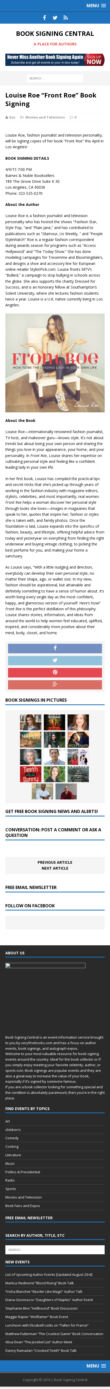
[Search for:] (55, 78)
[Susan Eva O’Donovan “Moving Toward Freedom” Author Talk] (78, 774)
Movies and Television (45, 117)
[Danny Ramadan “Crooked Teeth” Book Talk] (30, 774)
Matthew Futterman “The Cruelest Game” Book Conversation (54, 1333)
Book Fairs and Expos (22, 1205)
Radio (10, 1180)
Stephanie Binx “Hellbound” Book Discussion (41, 1308)
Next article (55, 868)
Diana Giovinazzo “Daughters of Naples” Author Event (49, 1299)
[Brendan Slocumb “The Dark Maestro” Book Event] (42, 791)
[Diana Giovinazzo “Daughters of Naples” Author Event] (30, 740)
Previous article (55, 862)
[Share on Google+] (55, 685)
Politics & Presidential (22, 1172)
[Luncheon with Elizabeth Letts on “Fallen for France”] (30, 757)
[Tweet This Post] (55, 661)
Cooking (11, 1146)
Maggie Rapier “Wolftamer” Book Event (36, 1316)
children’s (13, 1129)
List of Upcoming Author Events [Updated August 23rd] (48, 1274)
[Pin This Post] (55, 672)
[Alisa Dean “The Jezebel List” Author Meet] (78, 757)
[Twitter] (55, 18)
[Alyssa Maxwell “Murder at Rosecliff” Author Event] (54, 774)
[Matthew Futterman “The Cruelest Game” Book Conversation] (54, 757)
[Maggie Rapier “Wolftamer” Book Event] (78, 740)
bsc (12, 117)
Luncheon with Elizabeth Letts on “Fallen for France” (47, 1325)
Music (10, 1163)
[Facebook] (44, 18)
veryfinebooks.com (36, 1042)
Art (7, 1121)
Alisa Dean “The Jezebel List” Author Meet (38, 1342)
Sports (10, 1188)
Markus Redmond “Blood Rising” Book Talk (39, 1283)
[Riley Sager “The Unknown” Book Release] (66, 791)
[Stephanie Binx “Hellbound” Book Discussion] (54, 740)
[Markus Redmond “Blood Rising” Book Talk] (54, 722)
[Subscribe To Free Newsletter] (65, 18)
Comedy (12, 1138)
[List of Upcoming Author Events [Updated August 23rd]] (30, 722)
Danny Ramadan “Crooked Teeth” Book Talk (41, 1350)
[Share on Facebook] (55, 648)
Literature (13, 1155)
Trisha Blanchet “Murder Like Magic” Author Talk (43, 1291)
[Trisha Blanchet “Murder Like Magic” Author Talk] (78, 722)
